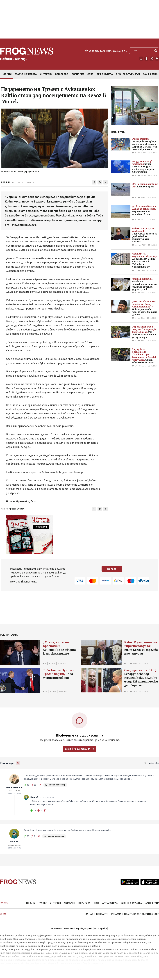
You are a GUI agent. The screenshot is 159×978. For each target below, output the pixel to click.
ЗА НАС (89, 914)
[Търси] (155, 50)
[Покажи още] (79, 969)
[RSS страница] (157, 59)
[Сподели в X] (105, 182)
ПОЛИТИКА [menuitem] (78, 74)
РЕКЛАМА (116, 914)
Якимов (34, 797)
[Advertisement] (79, 19)
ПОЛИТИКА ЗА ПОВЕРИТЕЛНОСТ (141, 914)
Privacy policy (100, 928)
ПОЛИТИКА (84, 903)
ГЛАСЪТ (43, 903)
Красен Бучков (17, 508)
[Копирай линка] (94, 182)
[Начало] (141, 59)
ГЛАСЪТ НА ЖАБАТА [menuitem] (26, 74)
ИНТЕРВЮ (55, 903)
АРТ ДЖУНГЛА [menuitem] (105, 74)
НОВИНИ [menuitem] (7, 74)
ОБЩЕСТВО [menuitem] (61, 74)
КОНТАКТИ (102, 914)
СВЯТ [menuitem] (90, 74)
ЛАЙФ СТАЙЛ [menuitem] (150, 74)
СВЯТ (96, 903)
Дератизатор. (14, 787)
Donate (111, 569)
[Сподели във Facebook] (100, 182)
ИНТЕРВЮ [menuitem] (46, 74)
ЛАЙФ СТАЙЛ (152, 903)
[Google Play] (129, 882)
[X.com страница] (152, 59)
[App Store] (149, 882)
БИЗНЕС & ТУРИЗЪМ (131, 903)
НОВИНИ (5, 182)
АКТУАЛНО (69, 903)
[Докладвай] (40, 785)
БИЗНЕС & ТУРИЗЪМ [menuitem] (128, 74)
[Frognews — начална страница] (18, 881)
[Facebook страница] (146, 59)
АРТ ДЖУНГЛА (110, 903)
